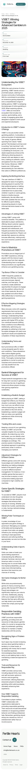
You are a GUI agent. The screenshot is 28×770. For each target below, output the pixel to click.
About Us (5, 764)
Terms (16, 764)
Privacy (11, 764)
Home (3, 13)
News (7, 13)
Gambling (12, 13)
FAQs (22, 746)
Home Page (7, 746)
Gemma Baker (6, 35)
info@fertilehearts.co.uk (11, 750)
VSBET (4, 111)
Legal (21, 764)
